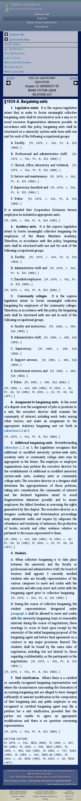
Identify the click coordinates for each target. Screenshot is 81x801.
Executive (22, 794)
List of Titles (12, 58)
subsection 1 (12, 430)
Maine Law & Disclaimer (18, 62)
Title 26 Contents (15, 53)
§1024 (10, 78)
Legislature (13, 794)
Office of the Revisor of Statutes (15, 781)
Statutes (42, 18)
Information (42, 26)
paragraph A (19, 613)
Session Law (42, 14)
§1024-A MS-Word (20, 39)
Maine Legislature (14, 71)
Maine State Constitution (42, 22)
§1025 (73, 78)
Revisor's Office (14, 67)
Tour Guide (38, 794)
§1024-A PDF (17, 34)
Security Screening (40, 796)
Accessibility (49, 794)
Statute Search (13, 44)
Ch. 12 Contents (14, 49)
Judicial (15, 796)
